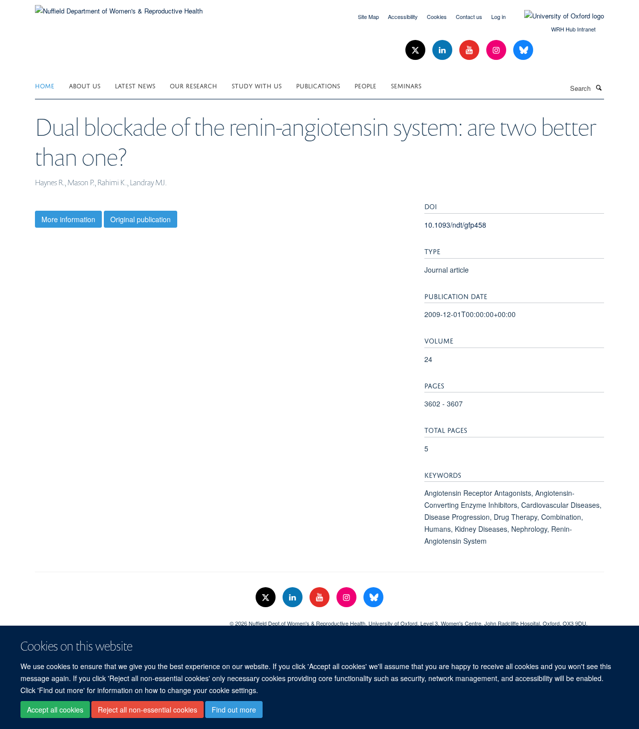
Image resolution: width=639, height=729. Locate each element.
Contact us (469, 16)
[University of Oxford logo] (556, 16)
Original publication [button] (140, 219)
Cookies (437, 16)
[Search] (598, 87)
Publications (318, 85)
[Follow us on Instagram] (497, 50)
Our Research (193, 85)
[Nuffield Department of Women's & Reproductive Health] (119, 7)
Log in (498, 16)
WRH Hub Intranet (573, 29)
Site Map (368, 16)
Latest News (135, 85)
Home (44, 85)
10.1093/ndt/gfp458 (455, 225)
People (365, 85)
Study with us (257, 85)
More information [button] (68, 219)
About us (84, 85)
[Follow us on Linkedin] (443, 50)
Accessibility (403, 16)
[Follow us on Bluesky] (523, 50)
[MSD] (125, 619)
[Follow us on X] (416, 50)
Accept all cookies (55, 710)
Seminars (406, 85)
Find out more (234, 710)
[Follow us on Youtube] (470, 50)
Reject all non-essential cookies (147, 710)
